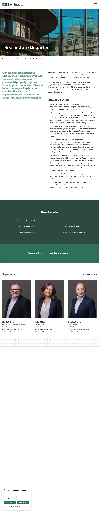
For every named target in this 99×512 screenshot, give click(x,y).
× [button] (28, 488)
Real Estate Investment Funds (72, 232)
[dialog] (16, 498)
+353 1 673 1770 (7, 331)
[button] (16, 507)
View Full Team (88, 275)
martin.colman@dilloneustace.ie (12, 329)
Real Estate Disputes (72, 227)
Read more (17, 499)
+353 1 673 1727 (73, 331)
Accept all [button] (9, 502)
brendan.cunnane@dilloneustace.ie (78, 329)
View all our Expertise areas (48, 253)
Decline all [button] (23, 502)
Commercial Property (25, 221)
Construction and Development (72, 221)
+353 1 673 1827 (40, 331)
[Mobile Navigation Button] (95, 4)
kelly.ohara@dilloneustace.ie (43, 329)
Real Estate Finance (25, 232)
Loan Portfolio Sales (25, 227)
